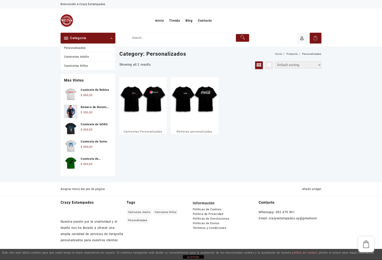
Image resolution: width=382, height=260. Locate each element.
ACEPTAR (193, 257)
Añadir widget (311, 189)
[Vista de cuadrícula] (259, 65)
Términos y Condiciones (210, 228)
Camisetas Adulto (76, 56)
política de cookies (304, 252)
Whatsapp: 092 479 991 (277, 212)
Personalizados (75, 47)
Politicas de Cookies (207, 209)
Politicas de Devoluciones (211, 218)
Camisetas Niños (76, 65)
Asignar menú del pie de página (83, 189)
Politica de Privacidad (208, 214)
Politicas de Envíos (206, 223)
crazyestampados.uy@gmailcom (293, 218)
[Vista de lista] (269, 65)
